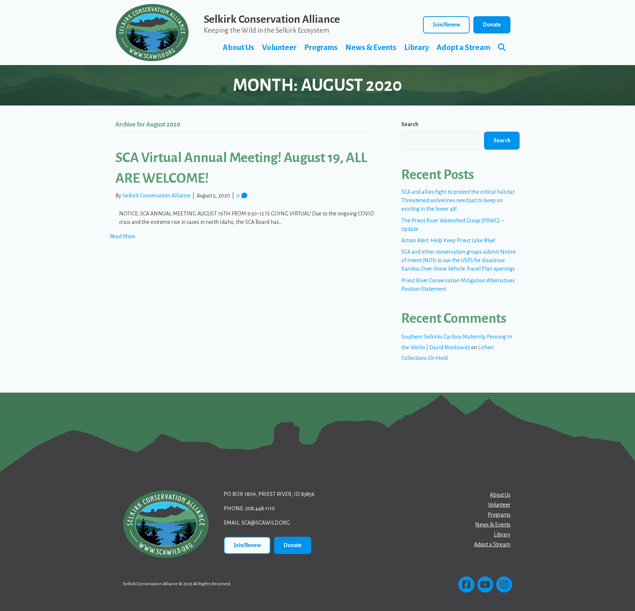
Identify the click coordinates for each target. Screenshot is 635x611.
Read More (122, 236)
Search (409, 124)
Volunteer (279, 47)
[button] (503, 47)
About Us (238, 47)
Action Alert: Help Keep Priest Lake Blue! (448, 240)
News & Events (371, 47)
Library (416, 47)
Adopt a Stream (463, 47)
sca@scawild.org (265, 523)
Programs (321, 47)
